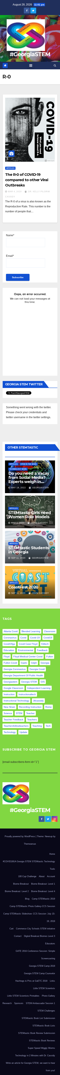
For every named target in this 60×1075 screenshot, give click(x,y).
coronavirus (10, 637)
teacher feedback (13, 719)
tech (48, 726)
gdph (34, 662)
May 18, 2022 (18, 487)
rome (48, 707)
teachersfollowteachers (16, 726)
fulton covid (10, 662)
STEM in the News (28, 464)
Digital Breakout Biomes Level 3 (39, 936)
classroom (49, 631)
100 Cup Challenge (27, 876)
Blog (27, 899)
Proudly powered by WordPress (20, 836)
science (8, 713)
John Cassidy (39, 523)
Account (51, 876)
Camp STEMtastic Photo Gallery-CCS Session (32, 906)
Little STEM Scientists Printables (23, 996)
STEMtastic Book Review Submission (36, 1033)
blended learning (31, 631)
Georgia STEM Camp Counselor (39, 973)
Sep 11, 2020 (18, 558)
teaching (37, 726)
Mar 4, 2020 (15, 191)
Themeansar (30, 844)
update (23, 732)
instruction (9, 694)
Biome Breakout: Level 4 (43, 891)
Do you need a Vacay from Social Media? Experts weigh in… (28, 477)
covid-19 (35, 637)
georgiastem (10, 681)
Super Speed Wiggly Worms (41, 1048)
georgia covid (37, 669)
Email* (10, 255)
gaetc (24, 662)
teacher (30, 713)
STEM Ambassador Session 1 (40, 1003)
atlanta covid (11, 631)
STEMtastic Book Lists (43, 1025)
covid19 (48, 637)
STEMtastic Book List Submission (38, 1018)
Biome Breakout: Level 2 (17, 891)
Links (52, 981)
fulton (49, 656)
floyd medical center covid (27, 656)
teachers (32, 719)
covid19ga (9, 644)
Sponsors (18, 1003)
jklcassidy (38, 700)
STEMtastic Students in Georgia (28, 549)
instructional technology (16, 700)
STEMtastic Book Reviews (42, 1040)
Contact (18, 936)
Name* (10, 235)
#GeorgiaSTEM (30, 54)
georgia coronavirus (15, 669)
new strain (9, 707)
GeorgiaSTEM (40, 487)
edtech (45, 644)
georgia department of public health (23, 675)
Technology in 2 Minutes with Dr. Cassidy (35, 1055)
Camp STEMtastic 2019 (43, 899)
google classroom (13, 688)
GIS (43, 681)
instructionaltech (27, 694)
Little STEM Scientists (44, 988)
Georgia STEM (29, 681)
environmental (25, 650)
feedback (42, 650)
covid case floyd (28, 644)
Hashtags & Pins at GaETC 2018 (31, 981)
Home (52, 854)
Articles (10, 168)
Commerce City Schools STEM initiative (35, 928)
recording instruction (30, 707)
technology (10, 732)
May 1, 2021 (17, 523)
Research (7, 1003)
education (9, 650)
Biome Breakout (21, 884)
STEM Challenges (46, 1010)
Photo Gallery (48, 996)
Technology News (18, 469)
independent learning (38, 688)
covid (23, 637)
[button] (55, 65)
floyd (7, 656)
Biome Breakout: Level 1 (43, 884)
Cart (12, 928)
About (41, 876)
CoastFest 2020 (23, 587)
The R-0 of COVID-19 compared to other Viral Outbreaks (26, 179)
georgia (45, 662)
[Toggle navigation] (30, 65)
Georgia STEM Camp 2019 (42, 966)
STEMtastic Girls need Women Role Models (29, 514)
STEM (19, 713)
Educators (50, 943)
